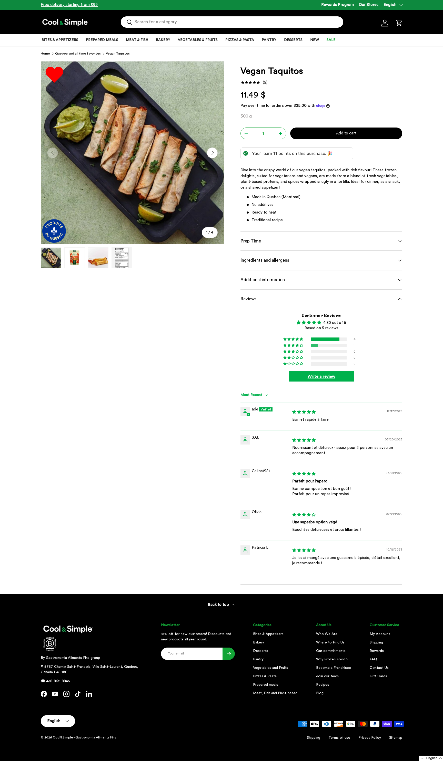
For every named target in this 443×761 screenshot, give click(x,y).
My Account (380, 634)
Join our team (327, 676)
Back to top (219, 605)
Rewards (377, 651)
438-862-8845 (58, 681)
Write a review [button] (321, 376)
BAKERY (163, 40)
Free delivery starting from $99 (69, 5)
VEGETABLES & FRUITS (198, 40)
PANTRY (269, 40)
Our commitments (331, 651)
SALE (331, 40)
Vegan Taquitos (118, 53)
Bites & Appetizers (268, 634)
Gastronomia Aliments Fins (67, 658)
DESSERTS (293, 40)
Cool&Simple (63, 737)
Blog (320, 693)
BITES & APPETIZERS (60, 40)
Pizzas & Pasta (265, 676)
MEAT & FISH (137, 40)
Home (45, 53)
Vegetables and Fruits (270, 668)
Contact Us (379, 668)
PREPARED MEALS (102, 40)
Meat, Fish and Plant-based (275, 693)
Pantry (258, 659)
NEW (314, 40)
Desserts (260, 651)
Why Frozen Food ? (332, 659)
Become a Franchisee (333, 668)
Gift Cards (378, 676)
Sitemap (395, 737)
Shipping (376, 642)
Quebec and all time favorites (78, 53)
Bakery (258, 642)
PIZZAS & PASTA (239, 40)
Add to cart (346, 133)
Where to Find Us (330, 642)
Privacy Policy (369, 737)
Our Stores (368, 5)
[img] (304, 412)
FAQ (373, 659)
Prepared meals (265, 684)
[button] (399, 23)
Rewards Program (337, 5)
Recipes (322, 684)
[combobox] (232, 22)
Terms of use (339, 737)
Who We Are (326, 634)
